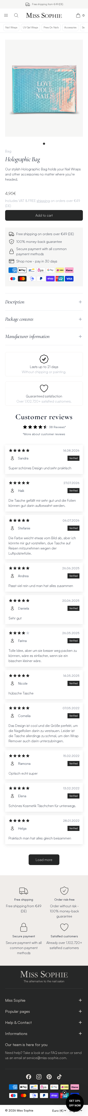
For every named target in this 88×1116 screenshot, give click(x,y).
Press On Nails (51, 27)
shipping (43, 201)
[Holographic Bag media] (44, 88)
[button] (75, 1103)
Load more (44, 860)
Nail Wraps (11, 27)
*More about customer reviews (44, 434)
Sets (84, 27)
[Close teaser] (64, 1092)
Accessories (70, 27)
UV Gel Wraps (30, 27)
